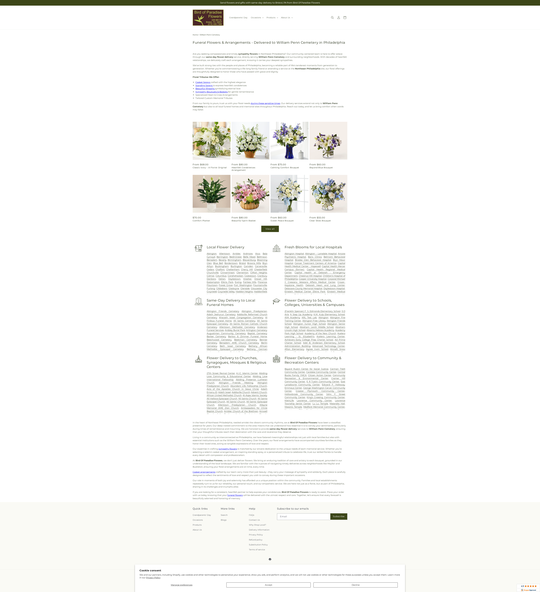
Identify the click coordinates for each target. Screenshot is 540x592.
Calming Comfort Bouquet (285, 167)
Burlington (236, 266)
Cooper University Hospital (313, 279)
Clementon (242, 272)
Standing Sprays (204, 85)
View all (270, 229)
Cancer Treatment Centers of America (315, 263)
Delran (222, 279)
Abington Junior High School (309, 323)
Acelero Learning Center (331, 336)
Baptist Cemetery (257, 333)
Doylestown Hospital (334, 288)
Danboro (211, 279)
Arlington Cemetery (256, 330)
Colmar (210, 275)
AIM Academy (292, 317)
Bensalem (212, 260)
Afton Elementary (294, 349)
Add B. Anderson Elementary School (324, 342)
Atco (257, 253)
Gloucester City (259, 288)
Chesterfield (260, 269)
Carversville (261, 266)
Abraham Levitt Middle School (317, 327)
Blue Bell (218, 263)
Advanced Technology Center (328, 346)
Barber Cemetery (216, 336)
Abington (212, 253)
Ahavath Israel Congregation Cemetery (241, 317)
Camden (248, 266)
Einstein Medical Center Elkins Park (305, 291)
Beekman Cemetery (245, 339)
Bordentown (231, 263)
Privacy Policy (153, 577)
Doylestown (234, 279)
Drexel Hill (260, 279)
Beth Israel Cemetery (233, 346)
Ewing (238, 282)
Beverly (222, 260)
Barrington (222, 256)
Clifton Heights (258, 272)
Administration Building (297, 346)
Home (195, 35)
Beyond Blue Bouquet (321, 167)
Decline (356, 585)
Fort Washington (243, 285)
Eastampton (213, 282)
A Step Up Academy (301, 314)
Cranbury (262, 275)
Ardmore (248, 253)
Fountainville (260, 285)
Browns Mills (254, 263)
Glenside (245, 288)
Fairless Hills (249, 282)
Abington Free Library (314, 320)
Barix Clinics (315, 256)
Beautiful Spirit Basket (244, 220)
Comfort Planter (201, 220)
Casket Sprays (203, 82)
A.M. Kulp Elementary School (329, 314)
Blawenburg (249, 260)
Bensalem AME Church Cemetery (239, 342)
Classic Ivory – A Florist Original (210, 167)
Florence (262, 282)
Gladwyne (234, 288)
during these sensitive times (265, 103)
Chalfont (220, 269)
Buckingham (222, 266)
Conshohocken (235, 275)
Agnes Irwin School (317, 349)
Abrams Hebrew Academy (320, 330)
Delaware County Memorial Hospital (303, 288)
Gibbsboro (221, 288)
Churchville (213, 272)
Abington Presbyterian (254, 311)
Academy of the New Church (320, 333)
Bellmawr (262, 256)
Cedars (210, 269)
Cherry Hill (247, 269)
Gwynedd (212, 291)
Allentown (224, 253)
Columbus (221, 275)
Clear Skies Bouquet (320, 220)
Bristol (242, 263)
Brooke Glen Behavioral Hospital (313, 260)
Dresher (247, 279)
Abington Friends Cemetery (223, 311)
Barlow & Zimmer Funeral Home (247, 336)
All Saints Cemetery (244, 320)
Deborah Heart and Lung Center (325, 285)
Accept (268, 585)
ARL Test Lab (309, 317)
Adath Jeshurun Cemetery (221, 314)
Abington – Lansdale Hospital (321, 253)
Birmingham (234, 260)
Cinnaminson (227, 272)
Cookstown (250, 275)
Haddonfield (260, 291)
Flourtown (212, 285)
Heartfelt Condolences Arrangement (243, 168)
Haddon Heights (244, 291)
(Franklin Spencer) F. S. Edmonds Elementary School (312, 311)
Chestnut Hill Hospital (310, 275)
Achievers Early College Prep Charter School (309, 339)
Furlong (211, 288)
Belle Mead (249, 256)
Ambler (236, 253)
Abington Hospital (294, 253)
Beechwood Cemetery (219, 339)
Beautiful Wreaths (205, 88)
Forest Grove (225, 285)
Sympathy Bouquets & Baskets (211, 91)
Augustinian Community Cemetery (226, 333)
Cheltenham (232, 269)
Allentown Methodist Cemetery (237, 327)
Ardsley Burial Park (235, 330)
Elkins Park (227, 282)
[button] (257, 18)
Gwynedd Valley (226, 291)
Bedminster (235, 256)
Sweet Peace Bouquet (282, 220)
